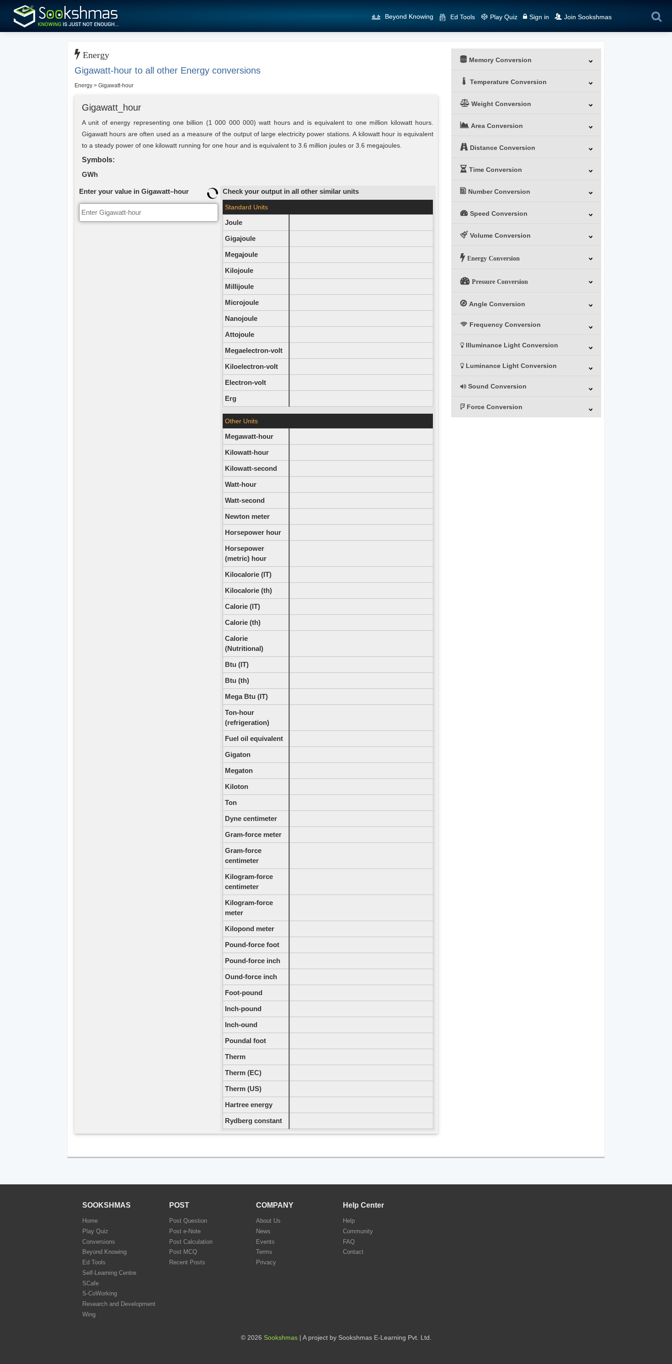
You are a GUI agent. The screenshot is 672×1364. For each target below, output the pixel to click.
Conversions (98, 1241)
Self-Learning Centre (109, 1272)
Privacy (266, 1262)
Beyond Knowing (409, 16)
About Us (268, 1220)
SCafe (90, 1283)
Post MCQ (183, 1251)
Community (358, 1231)
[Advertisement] (148, 281)
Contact (353, 1251)
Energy (83, 85)
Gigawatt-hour (115, 85)
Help (349, 1220)
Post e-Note (185, 1231)
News (263, 1231)
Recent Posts (187, 1262)
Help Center (363, 1205)
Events (265, 1241)
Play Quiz (503, 17)
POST (179, 1205)
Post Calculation (191, 1241)
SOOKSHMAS (106, 1205)
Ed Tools (462, 17)
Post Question (188, 1220)
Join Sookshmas (588, 17)
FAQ (349, 1241)
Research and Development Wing (118, 1309)
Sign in (539, 17)
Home (90, 1220)
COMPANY (274, 1205)
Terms (264, 1251)
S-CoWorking (99, 1293)
